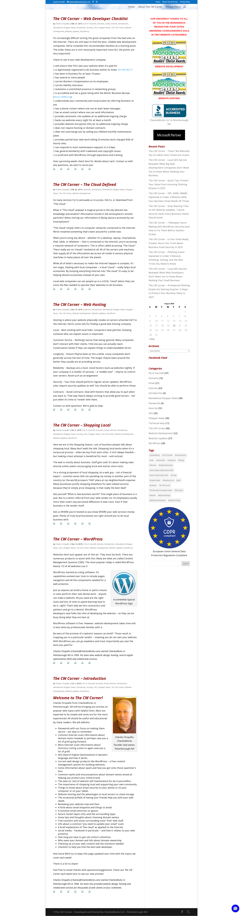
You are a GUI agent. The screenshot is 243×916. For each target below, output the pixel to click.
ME (127, 69)
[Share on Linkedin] (85, 171)
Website (152, 495)
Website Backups (164, 495)
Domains (100, 23)
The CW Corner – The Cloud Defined (84, 184)
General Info (160, 460)
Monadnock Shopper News (64, 27)
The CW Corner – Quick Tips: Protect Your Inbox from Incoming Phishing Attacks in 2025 (169, 184)
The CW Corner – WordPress (78, 539)
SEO (95, 27)
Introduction (123, 23)
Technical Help (157, 423)
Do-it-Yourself (167, 455)
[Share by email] (92, 171)
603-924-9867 (60, 2)
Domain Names (180, 455)
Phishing (181, 460)
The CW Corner (117, 27)
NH (119, 69)
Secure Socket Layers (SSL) (159, 475)
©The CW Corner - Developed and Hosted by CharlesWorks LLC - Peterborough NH (100, 911)
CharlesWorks (155, 455)
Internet (114, 23)
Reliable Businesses (166, 465)
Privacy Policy (185, 2)
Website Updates (72, 31)
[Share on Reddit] (70, 171)
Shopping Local (168, 480)
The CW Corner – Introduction (79, 678)
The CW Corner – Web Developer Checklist (90, 18)
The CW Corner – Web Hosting (79, 304)
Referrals (153, 465)
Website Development (81, 193)
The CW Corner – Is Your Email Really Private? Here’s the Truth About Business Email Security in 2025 (169, 243)
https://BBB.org (62, 96)
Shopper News (104, 27)
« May (152, 338)
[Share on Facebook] (56, 171)
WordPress (84, 31)
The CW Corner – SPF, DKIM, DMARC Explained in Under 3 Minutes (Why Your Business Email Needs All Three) (169, 197)
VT (131, 69)
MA (123, 69)
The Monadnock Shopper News (161, 490)
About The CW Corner (170, 2)
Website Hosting (174, 500)
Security (89, 27)
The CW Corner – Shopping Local (81, 425)
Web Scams (179, 490)
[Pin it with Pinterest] (77, 171)
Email (107, 23)
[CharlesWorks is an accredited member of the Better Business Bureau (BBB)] (169, 116)
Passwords (80, 27)
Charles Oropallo (62, 23)
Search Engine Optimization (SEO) (161, 470)
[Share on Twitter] (63, 171)
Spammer (153, 485)
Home (158, 2)
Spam (178, 480)
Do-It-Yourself (90, 23)
